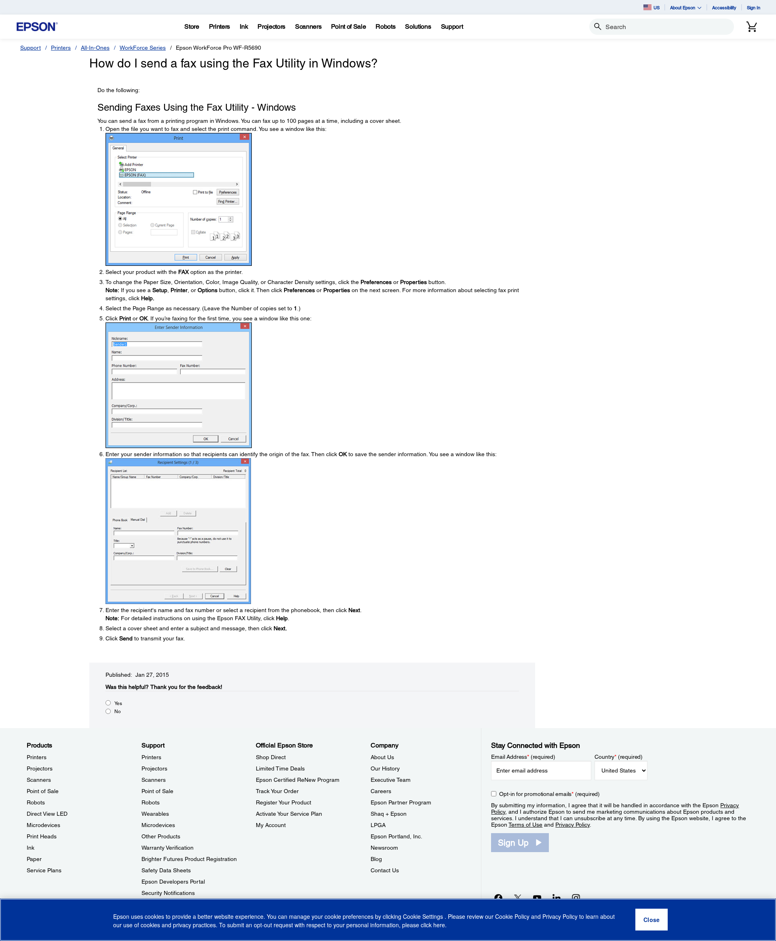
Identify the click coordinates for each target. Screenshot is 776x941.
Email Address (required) (523, 757)
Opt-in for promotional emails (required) (549, 794)
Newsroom (384, 847)
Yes (118, 703)
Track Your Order (277, 791)
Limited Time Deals (280, 768)
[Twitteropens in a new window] (517, 897)
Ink (30, 847)
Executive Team (391, 780)
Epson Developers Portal (173, 881)
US (657, 7)
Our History (385, 768)
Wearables (155, 813)
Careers (381, 791)
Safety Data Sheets (166, 870)
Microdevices (43, 825)
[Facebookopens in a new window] (498, 897)
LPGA (378, 825)
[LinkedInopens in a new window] (556, 897)
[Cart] (752, 27)
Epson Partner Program (401, 802)
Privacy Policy (572, 824)
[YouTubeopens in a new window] (537, 897)
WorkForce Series (143, 47)
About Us (382, 757)
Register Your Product (283, 802)
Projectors (40, 768)
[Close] (651, 920)
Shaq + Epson (389, 813)
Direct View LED (47, 813)
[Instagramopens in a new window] (576, 897)
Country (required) (619, 757)
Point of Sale (43, 791)
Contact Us (385, 870)
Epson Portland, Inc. (396, 836)
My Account (271, 825)
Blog (376, 859)
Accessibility (724, 7)
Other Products (160, 836)
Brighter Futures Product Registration (189, 859)
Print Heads (42, 836)
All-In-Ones (95, 47)
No (117, 711)
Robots (36, 802)
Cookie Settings (424, 917)
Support (30, 47)
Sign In (753, 7)
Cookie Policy (512, 917)
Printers (61, 47)
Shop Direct (271, 757)
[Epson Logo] (37, 27)
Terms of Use (525, 824)
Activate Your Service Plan (289, 813)
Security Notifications (168, 893)
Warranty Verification (167, 847)
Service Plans (44, 870)
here (439, 925)
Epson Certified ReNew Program (298, 780)
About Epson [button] (682, 7)
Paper (34, 859)
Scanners (39, 780)
